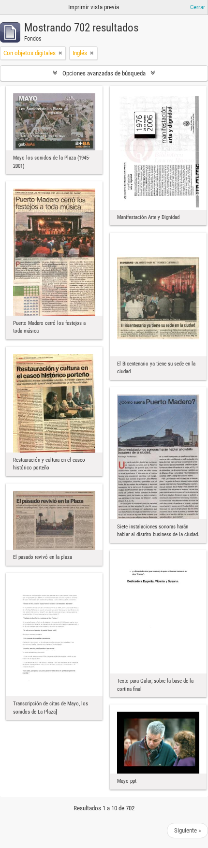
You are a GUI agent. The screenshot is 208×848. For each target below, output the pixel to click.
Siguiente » (187, 830)
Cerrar (197, 7)
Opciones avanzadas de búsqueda (104, 73)
